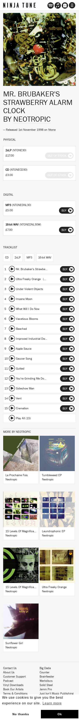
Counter (45, 672)
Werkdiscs (46, 680)
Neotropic (32, 119)
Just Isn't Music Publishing (57, 693)
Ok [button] (60, 714)
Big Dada (45, 668)
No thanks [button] (20, 714)
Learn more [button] (52, 703)
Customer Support (14, 676)
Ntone (52, 129)
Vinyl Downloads (13, 685)
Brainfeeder (47, 676)
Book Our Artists (13, 689)
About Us (9, 672)
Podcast (8, 680)
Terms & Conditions (15, 693)
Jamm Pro (46, 689)
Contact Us (10, 668)
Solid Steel (46, 685)
